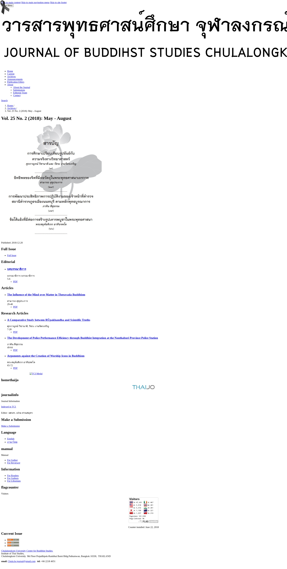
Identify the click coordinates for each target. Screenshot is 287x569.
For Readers (13, 475)
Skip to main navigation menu (35, 2)
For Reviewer (13, 463)
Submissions (19, 90)
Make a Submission (10, 426)
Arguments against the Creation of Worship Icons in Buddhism (45, 355)
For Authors (13, 478)
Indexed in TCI (8, 406)
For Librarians (14, 481)
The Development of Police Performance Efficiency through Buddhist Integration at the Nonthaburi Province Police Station (82, 337)
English (10, 438)
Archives (11, 76)
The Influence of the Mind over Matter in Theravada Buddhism (46, 294)
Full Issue (11, 255)
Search (4, 100)
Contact (16, 95)
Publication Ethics (15, 82)
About (10, 84)
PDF (15, 281)
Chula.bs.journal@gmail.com (21, 561)
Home (10, 71)
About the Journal (21, 87)
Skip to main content (11, 2)
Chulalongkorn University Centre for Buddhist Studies (27, 551)
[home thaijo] (143, 388)
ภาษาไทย (12, 442)
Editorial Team (20, 92)
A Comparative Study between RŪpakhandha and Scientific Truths (48, 319)
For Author (12, 460)
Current (10, 74)
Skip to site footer (58, 2)
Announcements (15, 79)
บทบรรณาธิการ (16, 269)
